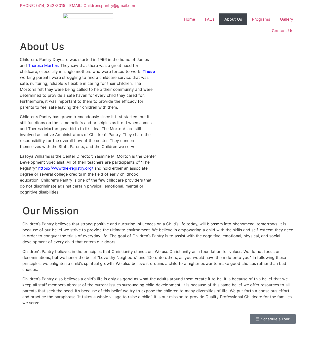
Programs (261, 19)
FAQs (209, 19)
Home (189, 19)
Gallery (286, 19)
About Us (233, 19)
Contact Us (282, 30)
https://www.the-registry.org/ (65, 168)
